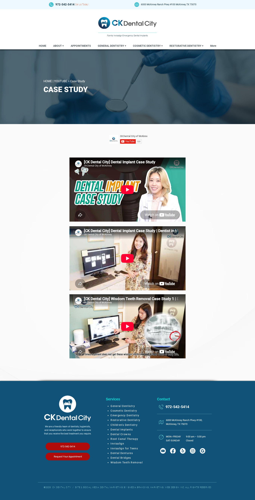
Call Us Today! (81, 4)
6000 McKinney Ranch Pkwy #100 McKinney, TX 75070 (168, 4)
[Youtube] (163, 451)
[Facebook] (173, 451)
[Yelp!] (183, 451)
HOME (47, 81)
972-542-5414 (64, 4)
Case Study (77, 81)
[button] (58, 45)
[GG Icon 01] (202, 451)
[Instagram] (192, 451)
